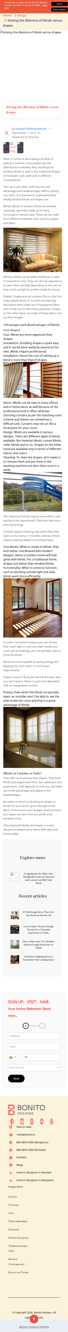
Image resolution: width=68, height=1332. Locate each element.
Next (16, 1078)
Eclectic (12, 1197)
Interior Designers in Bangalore (35, 1180)
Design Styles (15, 1186)
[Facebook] (12, 1121)
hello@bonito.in (26, 1134)
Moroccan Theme (18, 1272)
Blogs (20, 1165)
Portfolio (21, 1157)
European (13, 1230)
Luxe (11, 1213)
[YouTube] (41, 1121)
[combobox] (12, 1057)
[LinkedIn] (22, 1121)
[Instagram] (31, 1121)
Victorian (13, 1205)
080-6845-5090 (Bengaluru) (32, 1142)
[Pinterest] (51, 1121)
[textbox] (12, 1057)
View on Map (23, 1126)
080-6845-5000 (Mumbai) (31, 1149)
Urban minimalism (17, 1221)
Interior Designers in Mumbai (34, 1172)
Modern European (18, 1238)
